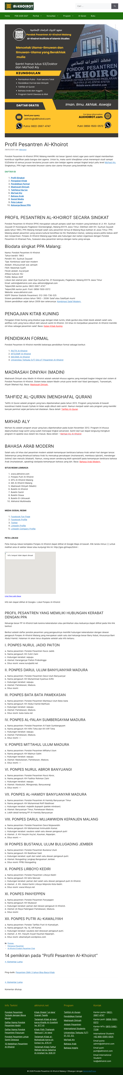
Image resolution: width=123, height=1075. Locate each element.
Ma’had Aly (16, 193)
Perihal (36, 16)
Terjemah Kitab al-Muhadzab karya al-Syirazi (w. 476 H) (44, 1039)
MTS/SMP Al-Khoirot (21, 354)
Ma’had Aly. (110, 162)
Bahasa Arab (17, 196)
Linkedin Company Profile (23, 529)
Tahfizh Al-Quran (72, 1012)
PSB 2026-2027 (21, 16)
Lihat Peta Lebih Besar (13, 596)
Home (7, 16)
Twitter (14, 523)
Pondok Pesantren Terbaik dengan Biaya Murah (15, 1015)
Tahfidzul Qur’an (19, 190)
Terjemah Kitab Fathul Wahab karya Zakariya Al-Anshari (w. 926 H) (45, 1050)
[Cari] (114, 6)
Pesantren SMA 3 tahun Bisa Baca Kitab (35, 972)
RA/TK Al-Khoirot (19, 351)
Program (67, 16)
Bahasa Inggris (71, 1048)
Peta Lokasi (17, 202)
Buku (93, 16)
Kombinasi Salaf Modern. (69, 301)
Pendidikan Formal (20, 184)
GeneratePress (89, 1071)
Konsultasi (51, 16)
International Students (74, 1028)
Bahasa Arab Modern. (90, 461)
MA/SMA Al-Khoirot (20, 357)
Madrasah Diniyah (20, 187)
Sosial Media (17, 199)
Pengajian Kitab (19, 181)
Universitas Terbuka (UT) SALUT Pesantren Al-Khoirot (37, 360)
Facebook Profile (19, 519)
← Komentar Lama (14, 962)
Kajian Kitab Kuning (53, 326)
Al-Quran (82, 16)
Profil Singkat (18, 178)
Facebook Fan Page (20, 516)
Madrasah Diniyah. (39, 384)
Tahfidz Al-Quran (69, 409)
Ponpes (11, 943)
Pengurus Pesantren (16, 946)
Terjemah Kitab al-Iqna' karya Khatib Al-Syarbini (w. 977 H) (46, 1022)
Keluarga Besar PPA (21, 205)
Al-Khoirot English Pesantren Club (21, 948)
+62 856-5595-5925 (103, 1036)
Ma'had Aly (69, 1039)
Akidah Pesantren (72, 1024)
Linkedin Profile (18, 526)
